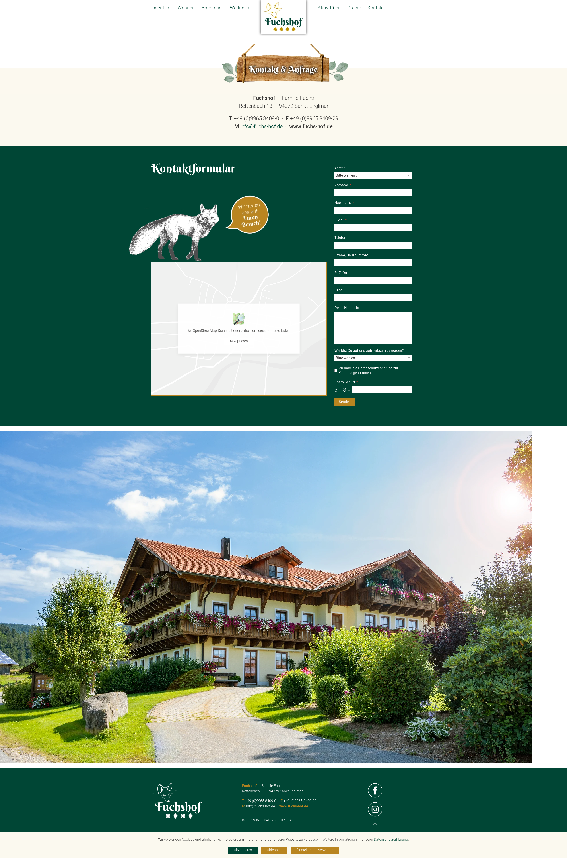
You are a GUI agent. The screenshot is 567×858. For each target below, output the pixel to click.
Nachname (344, 203)
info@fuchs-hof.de (261, 126)
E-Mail (340, 220)
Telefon (340, 238)
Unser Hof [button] (160, 7)
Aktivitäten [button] (329, 7)
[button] (375, 824)
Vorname (342, 185)
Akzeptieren (239, 341)
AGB (292, 820)
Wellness (239, 7)
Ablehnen (274, 850)
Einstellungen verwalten (314, 850)
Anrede (339, 168)
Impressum (251, 820)
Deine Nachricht (346, 308)
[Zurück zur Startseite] (283, 20)
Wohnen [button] (186, 7)
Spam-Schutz (346, 382)
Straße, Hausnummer (351, 255)
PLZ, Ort (340, 273)
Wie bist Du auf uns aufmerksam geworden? (369, 350)
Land (338, 290)
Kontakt (375, 7)
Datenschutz (274, 820)
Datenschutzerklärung (375, 368)
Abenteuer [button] (212, 7)
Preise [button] (354, 7)
